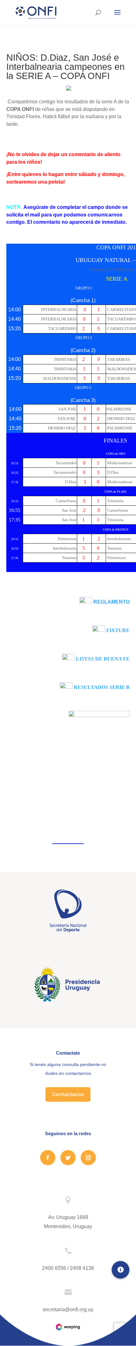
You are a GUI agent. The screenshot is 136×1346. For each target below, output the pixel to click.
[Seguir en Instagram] (88, 1157)
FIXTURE (118, 630)
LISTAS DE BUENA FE (103, 658)
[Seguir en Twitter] (68, 1157)
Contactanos (68, 1094)
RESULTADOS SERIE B (102, 687)
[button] (120, 1270)
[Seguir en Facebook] (47, 1157)
